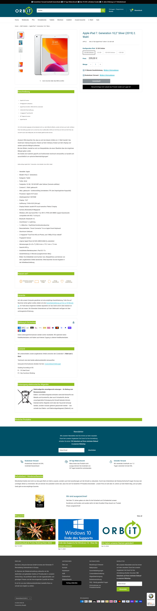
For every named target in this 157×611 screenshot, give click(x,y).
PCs (33, 20)
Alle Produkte (24, 26)
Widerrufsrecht (67, 579)
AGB (63, 573)
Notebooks (25, 20)
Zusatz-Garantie (80, 20)
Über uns (65, 565)
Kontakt (64, 567)
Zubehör (69, 20)
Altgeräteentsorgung (95, 576)
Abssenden (123, 589)
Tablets (52, 20)
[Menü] (154, 594)
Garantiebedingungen (96, 570)
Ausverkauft (96, 81)
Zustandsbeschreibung (96, 573)
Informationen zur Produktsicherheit (95, 586)
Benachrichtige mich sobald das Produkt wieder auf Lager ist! (111, 87)
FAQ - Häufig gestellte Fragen (98, 582)
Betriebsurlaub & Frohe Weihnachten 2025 (33, 543)
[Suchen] (103, 10)
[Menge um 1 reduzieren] (91, 64)
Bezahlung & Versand (96, 565)
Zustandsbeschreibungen (53, 364)
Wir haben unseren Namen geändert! (117, 543)
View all (139, 516)
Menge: (85, 64)
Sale (97, 20)
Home (17, 20)
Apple (85, 41)
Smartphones (42, 20)
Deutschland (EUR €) (22, 598)
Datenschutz (66, 576)
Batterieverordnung (95, 579)
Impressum (65, 570)
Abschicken (92, 450)
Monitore (60, 20)
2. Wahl (90, 20)
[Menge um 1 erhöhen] (100, 64)
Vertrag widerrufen (71, 583)
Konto (111, 11)
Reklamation (93, 567)
